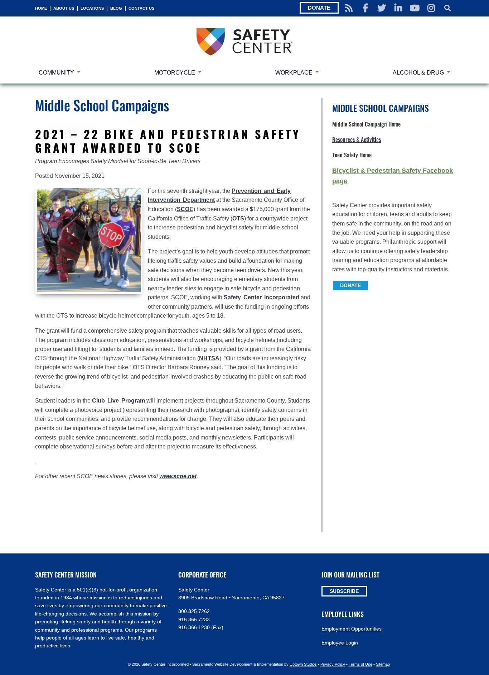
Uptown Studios (303, 664)
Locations (92, 8)
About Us (63, 8)
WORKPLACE (294, 73)
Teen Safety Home (352, 155)
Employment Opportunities (351, 629)
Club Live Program (118, 401)
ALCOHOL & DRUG (418, 73)
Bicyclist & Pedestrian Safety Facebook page (392, 176)
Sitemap (383, 664)
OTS (238, 218)
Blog (116, 8)
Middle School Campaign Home (366, 124)
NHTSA (209, 358)
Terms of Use (360, 664)
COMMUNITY (56, 73)
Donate (319, 8)
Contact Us (141, 8)
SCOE (185, 209)
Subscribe (344, 591)
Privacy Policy (332, 664)
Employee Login (339, 643)
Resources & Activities (356, 139)
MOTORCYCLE (174, 73)
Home (41, 8)
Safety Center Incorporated (261, 297)
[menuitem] (41, 8)
